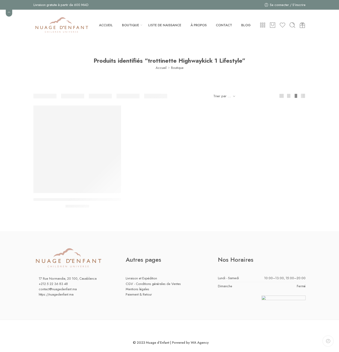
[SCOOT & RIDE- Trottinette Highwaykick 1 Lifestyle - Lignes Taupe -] (77, 149)
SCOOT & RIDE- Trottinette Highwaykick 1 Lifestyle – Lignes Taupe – (89, 199)
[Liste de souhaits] (114, 112)
